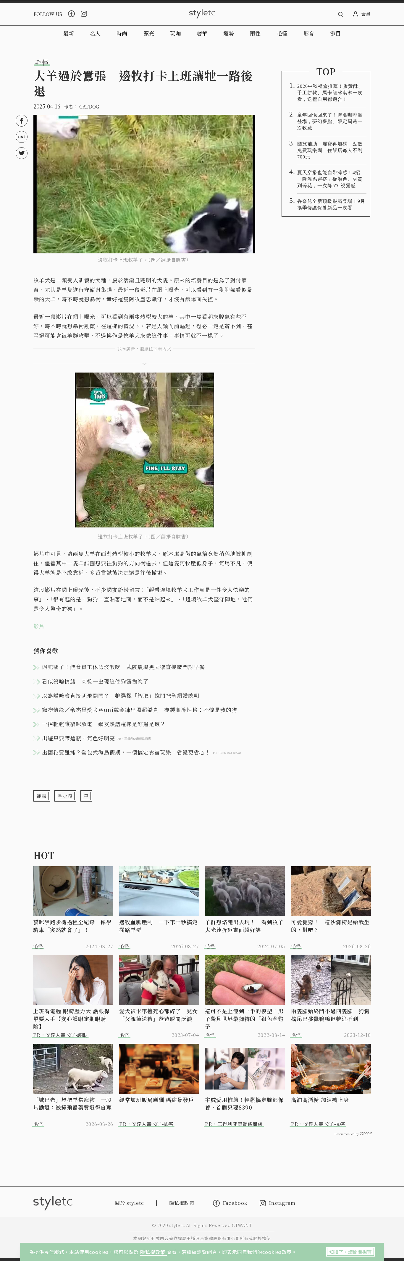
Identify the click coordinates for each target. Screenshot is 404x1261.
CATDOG (89, 106)
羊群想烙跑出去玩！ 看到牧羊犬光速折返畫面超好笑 (244, 925)
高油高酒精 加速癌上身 (320, 1099)
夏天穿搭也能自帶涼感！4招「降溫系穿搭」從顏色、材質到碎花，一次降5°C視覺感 (330, 179)
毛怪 (282, 33)
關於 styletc (129, 1203)
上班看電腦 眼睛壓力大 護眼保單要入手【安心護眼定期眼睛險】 (71, 1018)
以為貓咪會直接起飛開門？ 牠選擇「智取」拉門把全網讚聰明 (120, 695)
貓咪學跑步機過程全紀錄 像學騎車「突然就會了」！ (72, 925)
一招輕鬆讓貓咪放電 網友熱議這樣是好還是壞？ (104, 724)
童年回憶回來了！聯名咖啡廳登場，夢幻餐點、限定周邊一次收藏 (330, 121)
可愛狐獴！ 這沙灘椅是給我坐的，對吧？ (330, 925)
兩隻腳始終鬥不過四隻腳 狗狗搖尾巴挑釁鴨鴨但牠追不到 (330, 1014)
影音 (308, 33)
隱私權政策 (153, 1251)
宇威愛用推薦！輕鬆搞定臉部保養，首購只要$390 (244, 1103)
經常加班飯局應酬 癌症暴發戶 (156, 1099)
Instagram (282, 1203)
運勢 (228, 33)
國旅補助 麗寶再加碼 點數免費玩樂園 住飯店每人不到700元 (330, 150)
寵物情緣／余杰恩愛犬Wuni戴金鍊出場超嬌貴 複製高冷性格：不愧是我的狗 (139, 709)
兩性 (255, 33)
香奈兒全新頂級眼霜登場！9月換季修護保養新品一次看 (331, 204)
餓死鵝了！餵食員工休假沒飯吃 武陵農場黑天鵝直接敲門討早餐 (123, 667)
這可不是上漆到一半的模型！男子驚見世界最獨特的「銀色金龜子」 (244, 1018)
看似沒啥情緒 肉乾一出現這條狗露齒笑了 (95, 681)
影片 (39, 626)
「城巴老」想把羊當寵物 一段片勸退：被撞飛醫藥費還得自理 (72, 1103)
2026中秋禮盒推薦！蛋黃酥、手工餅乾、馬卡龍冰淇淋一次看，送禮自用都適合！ (330, 93)
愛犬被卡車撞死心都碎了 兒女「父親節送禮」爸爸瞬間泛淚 (158, 1014)
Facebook (235, 1203)
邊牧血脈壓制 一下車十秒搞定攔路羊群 (158, 925)
